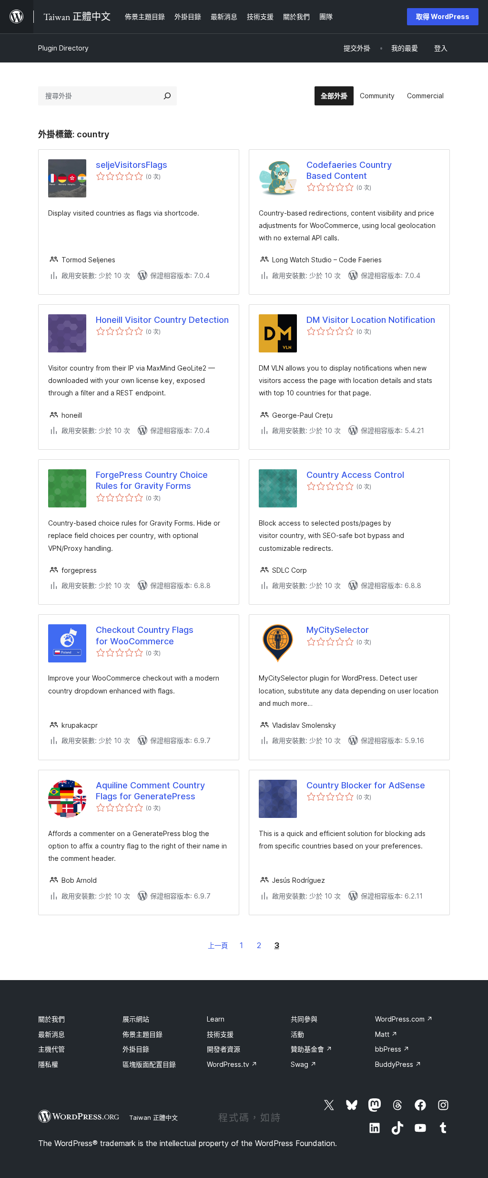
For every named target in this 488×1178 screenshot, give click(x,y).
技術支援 (220, 1034)
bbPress (392, 1049)
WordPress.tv (232, 1064)
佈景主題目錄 (142, 1034)
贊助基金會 (311, 1049)
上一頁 (218, 945)
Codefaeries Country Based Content (349, 170)
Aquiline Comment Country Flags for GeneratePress (150, 790)
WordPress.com (404, 1019)
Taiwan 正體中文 (153, 1117)
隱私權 (48, 1064)
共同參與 (304, 1019)
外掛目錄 (135, 1049)
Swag (303, 1064)
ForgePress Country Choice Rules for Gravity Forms (152, 480)
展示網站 (135, 1019)
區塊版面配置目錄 (149, 1064)
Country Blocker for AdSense (365, 785)
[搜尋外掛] (167, 95)
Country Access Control (355, 475)
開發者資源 (223, 1049)
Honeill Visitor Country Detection (162, 320)
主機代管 (51, 1049)
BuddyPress (398, 1064)
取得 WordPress (442, 16)
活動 (297, 1034)
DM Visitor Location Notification (370, 320)
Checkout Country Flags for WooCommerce (144, 635)
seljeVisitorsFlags (131, 165)
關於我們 (51, 1019)
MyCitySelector (337, 630)
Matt (386, 1034)
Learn (215, 1019)
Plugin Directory (63, 48)
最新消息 (51, 1034)
